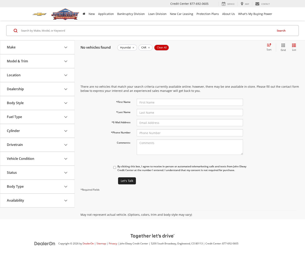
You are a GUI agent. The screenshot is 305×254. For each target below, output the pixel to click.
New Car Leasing (181, 14)
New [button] (92, 14)
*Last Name (123, 112)
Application (106, 14)
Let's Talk (127, 181)
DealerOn (88, 243)
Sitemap (101, 243)
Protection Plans (207, 14)
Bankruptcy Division (131, 14)
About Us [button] (228, 14)
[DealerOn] (44, 243)
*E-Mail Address (121, 122)
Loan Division (157, 14)
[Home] (84, 14)
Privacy (113, 243)
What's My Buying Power (255, 14)
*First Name (123, 102)
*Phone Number (121, 132)
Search (281, 30)
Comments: (124, 142)
